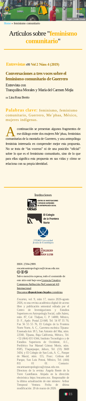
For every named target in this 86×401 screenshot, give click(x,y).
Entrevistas (16, 64)
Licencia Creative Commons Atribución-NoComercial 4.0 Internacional (39, 284)
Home (7, 23)
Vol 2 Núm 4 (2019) (45, 64)
